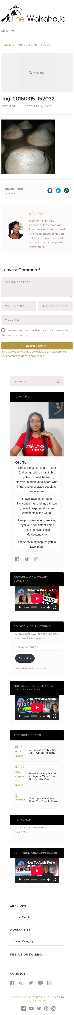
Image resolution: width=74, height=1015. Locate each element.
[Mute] (48, 607)
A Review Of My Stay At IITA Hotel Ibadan (42, 751)
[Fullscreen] (54, 607)
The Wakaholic (18, 997)
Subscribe (25, 658)
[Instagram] (22, 983)
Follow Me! (21, 831)
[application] (37, 598)
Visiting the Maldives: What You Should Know (43, 799)
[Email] (50, 983)
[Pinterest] (46, 1008)
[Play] (20, 607)
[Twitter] (31, 983)
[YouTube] (41, 983)
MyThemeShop (37, 1000)
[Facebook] (13, 983)
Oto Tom (9, 106)
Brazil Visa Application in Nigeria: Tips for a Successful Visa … (43, 776)
